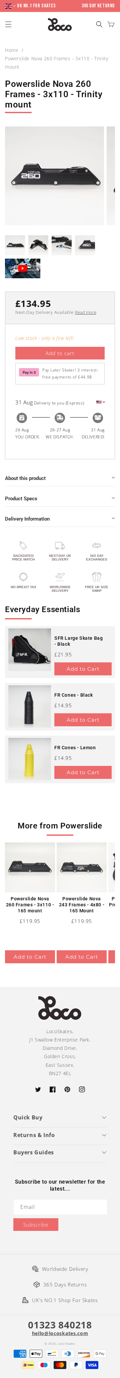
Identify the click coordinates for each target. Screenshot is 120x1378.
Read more (85, 312)
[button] (99, 24)
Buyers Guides (33, 1152)
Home (11, 50)
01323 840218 (60, 1324)
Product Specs (21, 499)
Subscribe (35, 1224)
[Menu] (9, 24)
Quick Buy (27, 1117)
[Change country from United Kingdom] (11, 6)
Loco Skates (66, 1343)
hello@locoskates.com (60, 1333)
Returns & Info (34, 1135)
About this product (25, 478)
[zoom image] (54, 175)
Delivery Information (27, 519)
